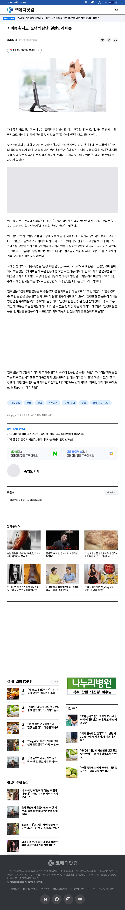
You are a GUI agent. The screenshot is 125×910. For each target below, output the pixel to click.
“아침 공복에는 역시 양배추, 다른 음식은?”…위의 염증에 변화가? (98, 769)
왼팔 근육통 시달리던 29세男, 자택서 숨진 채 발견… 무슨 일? (23, 555)
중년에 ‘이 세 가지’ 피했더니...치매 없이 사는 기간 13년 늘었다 (62, 588)
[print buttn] (115, 40)
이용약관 (45, 888)
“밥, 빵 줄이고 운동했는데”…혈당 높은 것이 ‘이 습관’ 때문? (42, 725)
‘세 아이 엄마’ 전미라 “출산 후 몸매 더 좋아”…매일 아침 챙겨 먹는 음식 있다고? (39, 793)
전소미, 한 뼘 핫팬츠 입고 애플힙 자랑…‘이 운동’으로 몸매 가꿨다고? (23, 588)
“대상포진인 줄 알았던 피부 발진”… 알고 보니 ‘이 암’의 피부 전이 (100, 555)
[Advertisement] (62, 342)
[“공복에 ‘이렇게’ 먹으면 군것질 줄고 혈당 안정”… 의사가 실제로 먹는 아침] (71, 755)
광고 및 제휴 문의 (106, 888)
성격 (39, 403)
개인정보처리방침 (30, 888)
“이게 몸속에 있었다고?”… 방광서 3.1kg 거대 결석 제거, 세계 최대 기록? (98, 736)
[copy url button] (109, 40)
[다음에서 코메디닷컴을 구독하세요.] (90, 453)
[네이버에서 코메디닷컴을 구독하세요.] (34, 453)
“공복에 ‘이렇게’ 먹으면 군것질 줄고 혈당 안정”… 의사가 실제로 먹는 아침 (43, 708)
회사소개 (15, 888)
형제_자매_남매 (101, 403)
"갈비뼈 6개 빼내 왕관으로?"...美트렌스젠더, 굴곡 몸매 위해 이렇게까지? (46, 434)
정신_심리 (69, 403)
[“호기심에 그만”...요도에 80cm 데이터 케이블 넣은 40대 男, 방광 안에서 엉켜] (71, 720)
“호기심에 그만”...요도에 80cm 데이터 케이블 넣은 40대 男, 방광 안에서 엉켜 (98, 719)
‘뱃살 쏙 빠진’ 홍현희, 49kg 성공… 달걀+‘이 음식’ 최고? (100, 588)
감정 (28, 403)
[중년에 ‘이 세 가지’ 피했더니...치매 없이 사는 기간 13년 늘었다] (62, 574)
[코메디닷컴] (57, 899)
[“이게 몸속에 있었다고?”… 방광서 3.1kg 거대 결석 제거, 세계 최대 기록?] (71, 737)
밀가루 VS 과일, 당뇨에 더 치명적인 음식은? (61, 555)
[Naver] (45, 899)
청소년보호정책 (60, 888)
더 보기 (110, 492)
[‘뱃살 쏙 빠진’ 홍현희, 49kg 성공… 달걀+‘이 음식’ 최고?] (101, 574)
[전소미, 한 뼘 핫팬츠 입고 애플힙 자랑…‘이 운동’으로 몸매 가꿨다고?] (24, 574)
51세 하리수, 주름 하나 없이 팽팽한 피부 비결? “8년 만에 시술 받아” (39, 843)
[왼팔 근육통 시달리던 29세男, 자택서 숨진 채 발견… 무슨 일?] (24, 540)
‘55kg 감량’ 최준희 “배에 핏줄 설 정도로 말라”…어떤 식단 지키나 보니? (42, 742)
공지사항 (91, 888)
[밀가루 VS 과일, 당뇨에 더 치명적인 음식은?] (62, 540)
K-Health (15, 403)
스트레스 (53, 403)
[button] (87, 2)
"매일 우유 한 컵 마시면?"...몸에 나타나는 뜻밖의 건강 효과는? (41, 439)
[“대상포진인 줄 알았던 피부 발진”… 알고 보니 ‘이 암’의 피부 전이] (101, 540)
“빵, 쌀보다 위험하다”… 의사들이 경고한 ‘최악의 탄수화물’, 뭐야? (43, 691)
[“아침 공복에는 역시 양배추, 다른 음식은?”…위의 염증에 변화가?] (71, 772)
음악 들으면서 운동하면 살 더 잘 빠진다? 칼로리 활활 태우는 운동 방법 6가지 (42, 760)
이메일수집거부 (77, 888)
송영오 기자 (31, 471)
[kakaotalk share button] (102, 40)
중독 (83, 403)
